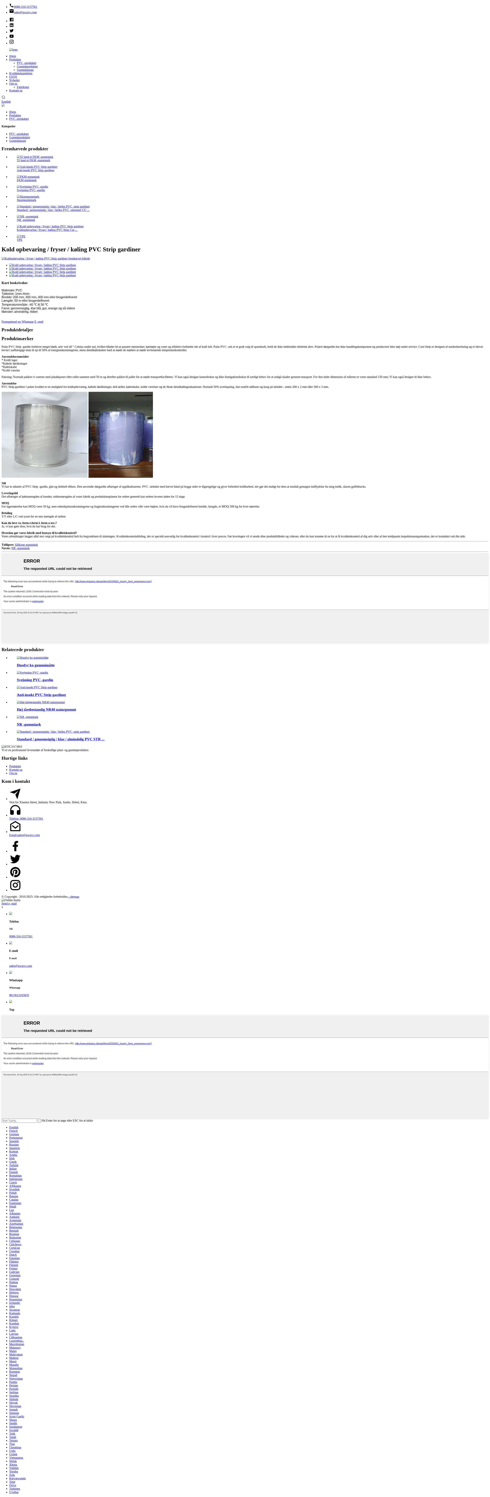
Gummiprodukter (27, 66)
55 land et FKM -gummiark (33, 160)
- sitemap (73, 896)
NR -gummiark (26, 220)
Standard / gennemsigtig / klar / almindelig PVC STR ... (61, 739)
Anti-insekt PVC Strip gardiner (35, 170)
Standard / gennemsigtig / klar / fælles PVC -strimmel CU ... (53, 210)
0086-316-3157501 (21, 936)
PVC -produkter (26, 63)
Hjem (12, 56)
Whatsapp (28, 321)
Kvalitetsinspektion (20, 73)
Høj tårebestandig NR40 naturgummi (46, 709)
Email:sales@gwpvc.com (24, 835)
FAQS (13, 76)
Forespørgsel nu (11, 321)
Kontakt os (15, 90)
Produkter (15, 59)
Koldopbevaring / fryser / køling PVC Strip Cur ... (47, 229)
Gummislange (25, 69)
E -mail (38, 321)
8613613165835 (19, 995)
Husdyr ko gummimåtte (36, 665)
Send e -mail (9, 903)
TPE (19, 239)
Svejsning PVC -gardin (31, 190)
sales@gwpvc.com (20, 965)
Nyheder (14, 80)
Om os (13, 83)
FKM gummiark (27, 180)
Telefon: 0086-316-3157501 (26, 818)
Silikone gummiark (26, 544)
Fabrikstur (23, 87)
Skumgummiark (26, 200)
